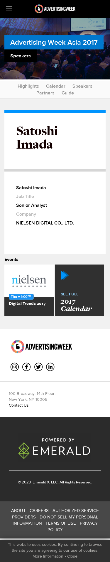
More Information (48, 556)
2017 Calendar (76, 302)
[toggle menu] (9, 9)
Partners (45, 92)
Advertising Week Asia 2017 (54, 42)
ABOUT (18, 510)
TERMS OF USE (60, 523)
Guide (68, 92)
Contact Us (19, 405)
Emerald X (40, 482)
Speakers (82, 86)
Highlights (28, 86)
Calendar (55, 86)
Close (72, 556)
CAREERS (39, 510)
